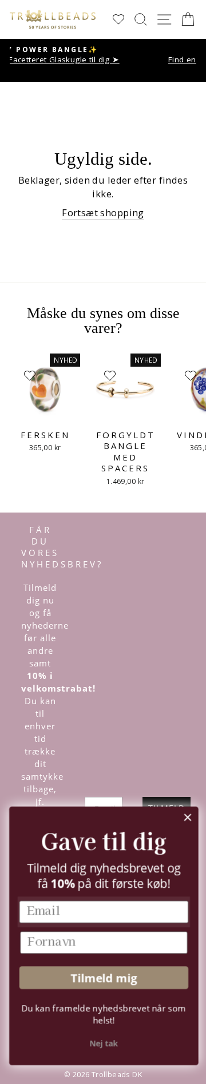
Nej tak (103, 1043)
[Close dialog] (187, 817)
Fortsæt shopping (103, 212)
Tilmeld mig (103, 978)
